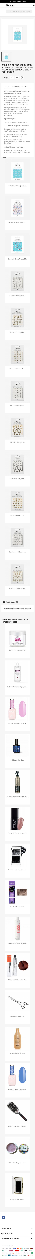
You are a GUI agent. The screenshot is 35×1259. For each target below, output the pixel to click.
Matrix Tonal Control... (17, 906)
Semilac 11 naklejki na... (17, 442)
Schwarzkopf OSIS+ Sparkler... (17, 943)
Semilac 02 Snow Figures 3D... (17, 186)
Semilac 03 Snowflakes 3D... (17, 222)
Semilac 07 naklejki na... (17, 296)
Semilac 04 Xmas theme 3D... (17, 259)
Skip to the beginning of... (17, 650)
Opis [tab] (7, 86)
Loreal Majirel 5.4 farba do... (17, 980)
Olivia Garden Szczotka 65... (17, 1126)
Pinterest (22, 77)
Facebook (3, 1217)
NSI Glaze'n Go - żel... (17, 760)
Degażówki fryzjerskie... (17, 1016)
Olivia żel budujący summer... (17, 1163)
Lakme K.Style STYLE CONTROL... (17, 797)
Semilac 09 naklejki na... (17, 369)
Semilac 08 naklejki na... (17, 332)
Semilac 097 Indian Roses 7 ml (17, 833)
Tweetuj (17, 77)
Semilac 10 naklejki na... (17, 405)
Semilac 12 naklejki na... (17, 479)
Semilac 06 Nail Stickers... (17, 588)
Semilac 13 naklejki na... (17, 515)
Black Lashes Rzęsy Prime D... (17, 870)
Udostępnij (12, 77)
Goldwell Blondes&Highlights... (17, 687)
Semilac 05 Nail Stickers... (17, 552)
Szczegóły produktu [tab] (20, 86)
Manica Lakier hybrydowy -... (17, 723)
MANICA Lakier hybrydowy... (17, 1090)
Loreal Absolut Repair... (17, 1053)
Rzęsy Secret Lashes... (17, 1199)
